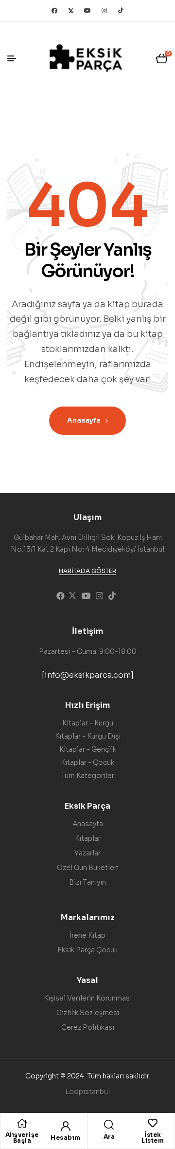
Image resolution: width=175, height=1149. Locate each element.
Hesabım (66, 1137)
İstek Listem (152, 1137)
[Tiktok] (120, 11)
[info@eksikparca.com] (88, 675)
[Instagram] (104, 11)
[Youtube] (87, 11)
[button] (87, 571)
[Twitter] (71, 11)
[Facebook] (54, 11)
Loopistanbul (87, 1091)
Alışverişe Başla (22, 1137)
